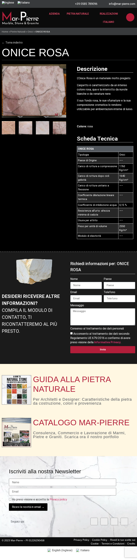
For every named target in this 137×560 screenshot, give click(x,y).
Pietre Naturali (18, 31)
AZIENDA (54, 13)
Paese (108, 279)
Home (5, 31)
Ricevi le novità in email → (28, 507)
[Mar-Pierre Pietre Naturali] (20, 18)
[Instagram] (104, 521)
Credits (131, 543)
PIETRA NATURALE (78, 13)
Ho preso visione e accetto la (39, 499)
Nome (74, 279)
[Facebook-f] (94, 521)
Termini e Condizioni (113, 543)
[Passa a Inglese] (8, 2)
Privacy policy (58, 499)
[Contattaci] (130, 17)
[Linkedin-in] (114, 521)
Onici (30, 31)
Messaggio (77, 305)
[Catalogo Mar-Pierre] (16, 432)
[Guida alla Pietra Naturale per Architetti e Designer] (16, 390)
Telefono (109, 292)
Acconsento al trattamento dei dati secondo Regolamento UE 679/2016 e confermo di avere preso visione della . (100, 338)
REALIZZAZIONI (109, 13)
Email (73, 292)
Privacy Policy (81, 539)
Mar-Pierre (17, 540)
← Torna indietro (12, 42)
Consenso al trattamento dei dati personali (97, 328)
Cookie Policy (99, 539)
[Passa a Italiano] (24, 2)
